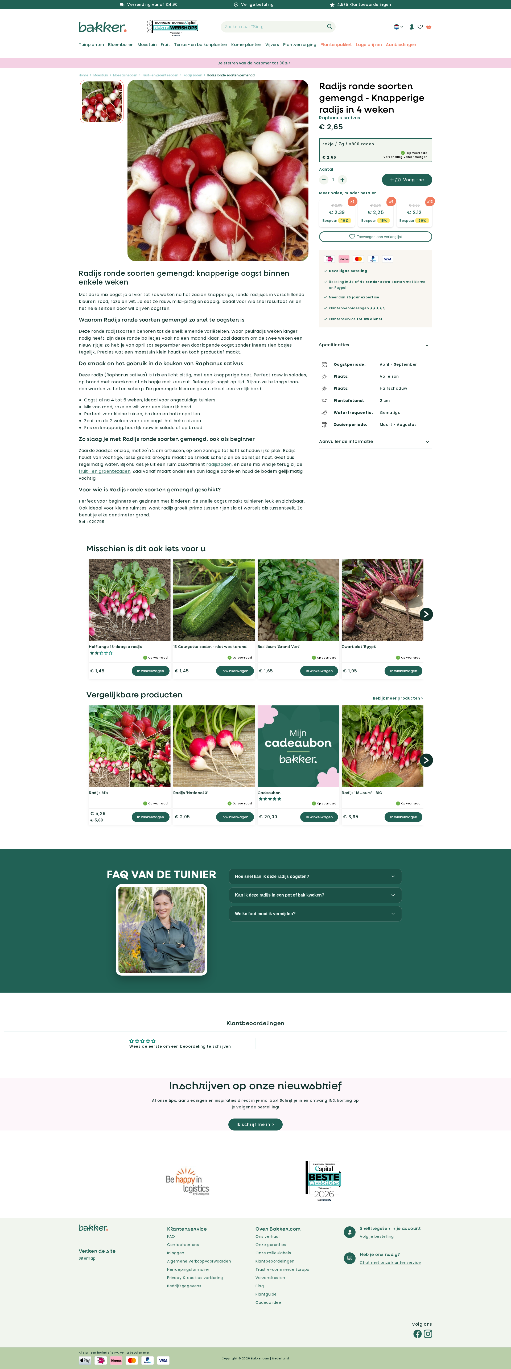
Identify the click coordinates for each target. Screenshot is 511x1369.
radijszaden (219, 464)
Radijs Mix (99, 792)
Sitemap (87, 1258)
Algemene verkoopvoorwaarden (199, 1261)
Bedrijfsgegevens (184, 1286)
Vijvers (272, 44)
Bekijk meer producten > (398, 698)
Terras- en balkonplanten (200, 44)
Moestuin (147, 44)
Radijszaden (193, 75)
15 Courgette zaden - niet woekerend (210, 646)
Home (83, 75)
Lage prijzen (369, 44)
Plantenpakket (336, 44)
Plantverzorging (299, 44)
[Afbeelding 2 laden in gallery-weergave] (101, 101)
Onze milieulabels (273, 1253)
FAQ (171, 1236)
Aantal (326, 169)
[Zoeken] (330, 26)
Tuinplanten (91, 44)
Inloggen (175, 1253)
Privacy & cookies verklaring (195, 1277)
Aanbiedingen (401, 44)
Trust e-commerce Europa (283, 1269)
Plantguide (266, 1294)
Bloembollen (121, 44)
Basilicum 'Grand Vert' (279, 646)
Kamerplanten (246, 44)
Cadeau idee (268, 1302)
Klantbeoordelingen (275, 1261)
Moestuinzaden (125, 75)
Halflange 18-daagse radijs (115, 646)
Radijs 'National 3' (190, 792)
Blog (260, 1286)
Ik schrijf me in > (255, 1124)
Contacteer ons (183, 1244)
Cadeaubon (269, 792)
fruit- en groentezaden (104, 471)
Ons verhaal (268, 1236)
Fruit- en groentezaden (160, 75)
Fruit (165, 44)
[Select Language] (398, 28)
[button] (211, 27)
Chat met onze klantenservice (390, 1262)
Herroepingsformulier (188, 1269)
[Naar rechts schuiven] (426, 614)
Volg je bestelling (377, 1236)
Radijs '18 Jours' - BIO (362, 792)
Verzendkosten (270, 1277)
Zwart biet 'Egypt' (359, 646)
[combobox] (278, 26)
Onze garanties (271, 1244)
